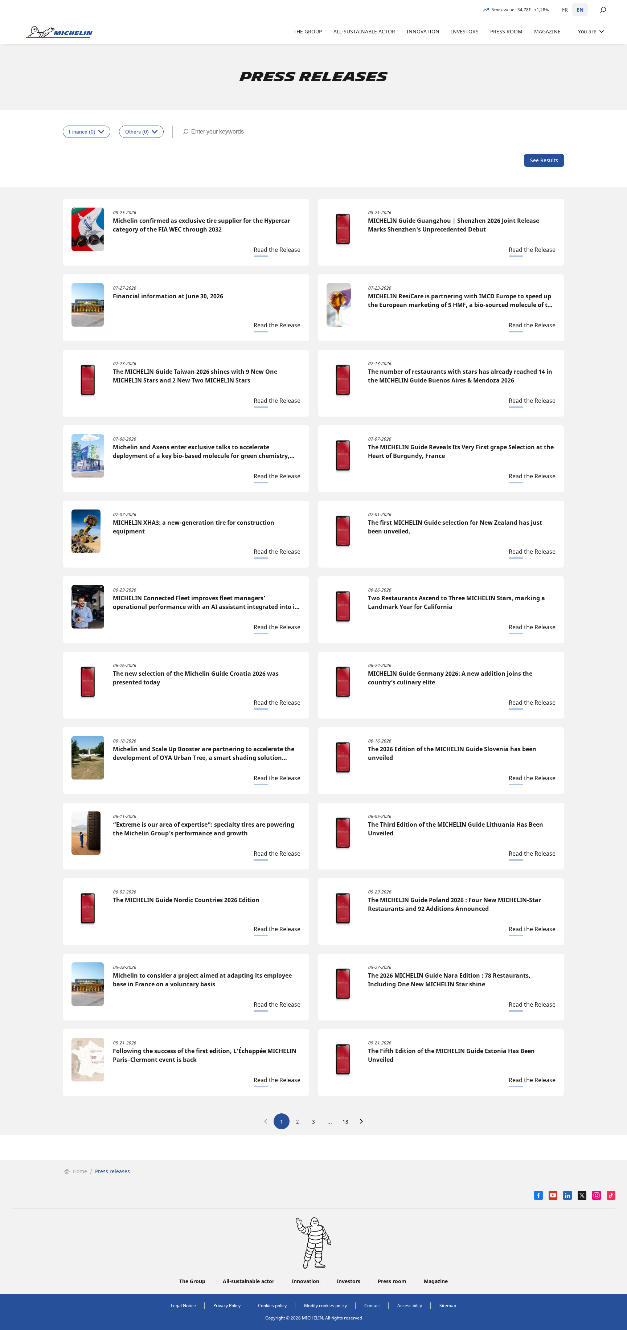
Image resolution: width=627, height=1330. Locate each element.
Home (80, 1171)
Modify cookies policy (325, 1305)
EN (580, 9)
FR (565, 9)
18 (345, 1121)
